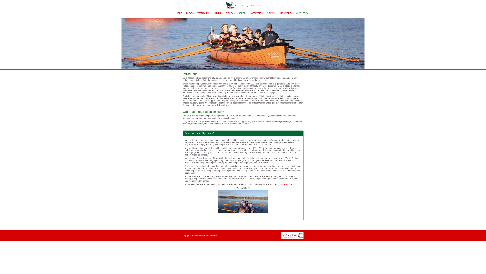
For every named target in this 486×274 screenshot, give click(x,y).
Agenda (190, 13)
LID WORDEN (286, 13)
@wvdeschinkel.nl (283, 184)
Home (179, 13)
